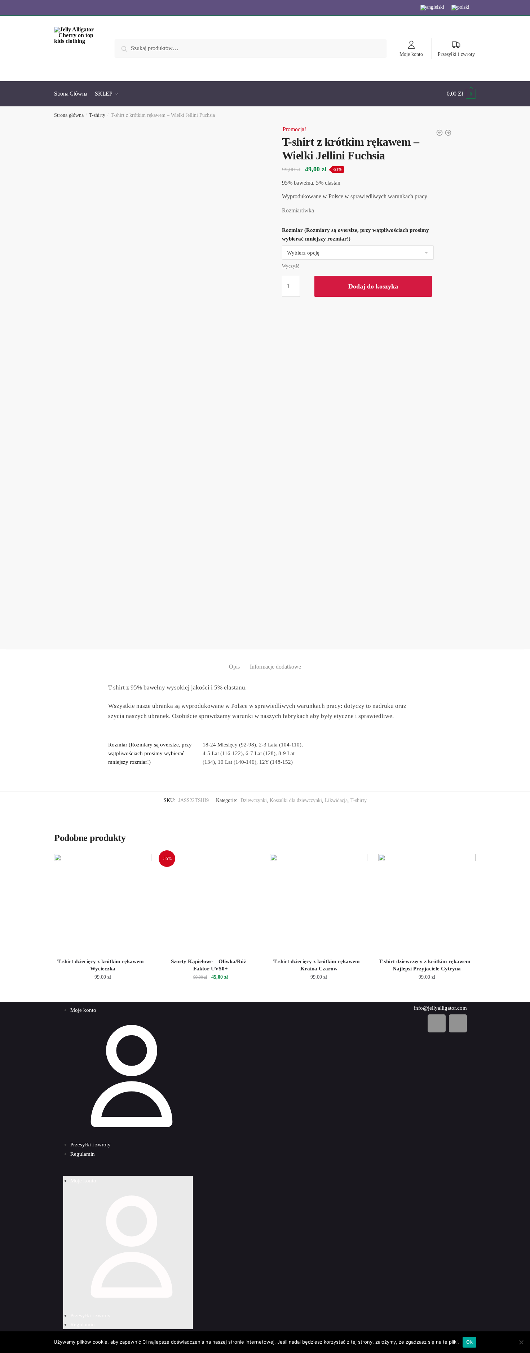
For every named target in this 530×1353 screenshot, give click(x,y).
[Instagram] (458, 1023)
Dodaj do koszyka (373, 286)
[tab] (234, 660)
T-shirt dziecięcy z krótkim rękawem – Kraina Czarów (318, 964)
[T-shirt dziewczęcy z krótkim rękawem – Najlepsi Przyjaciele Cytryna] (427, 902)
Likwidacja (336, 800)
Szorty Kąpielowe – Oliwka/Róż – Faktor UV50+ (211, 964)
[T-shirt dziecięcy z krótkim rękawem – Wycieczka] (102, 902)
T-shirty (97, 115)
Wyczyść (290, 266)
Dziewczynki (253, 800)
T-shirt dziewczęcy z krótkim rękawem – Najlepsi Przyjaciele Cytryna (427, 964)
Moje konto (411, 54)
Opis (234, 667)
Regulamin (82, 1154)
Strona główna (69, 115)
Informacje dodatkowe (275, 667)
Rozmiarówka (298, 210)
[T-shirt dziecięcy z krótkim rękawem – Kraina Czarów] (318, 902)
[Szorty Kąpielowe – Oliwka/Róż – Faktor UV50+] (211, 902)
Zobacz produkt (102, 993)
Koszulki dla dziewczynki (296, 800)
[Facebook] (437, 1023)
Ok (469, 1342)
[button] (128, 1171)
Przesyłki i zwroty (456, 54)
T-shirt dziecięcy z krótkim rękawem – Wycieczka (102, 964)
